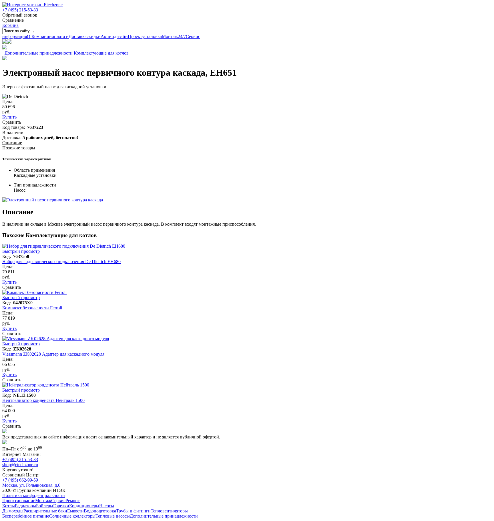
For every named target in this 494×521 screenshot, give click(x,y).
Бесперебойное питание (25, 516)
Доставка (69, 36)
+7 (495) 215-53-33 (20, 9)
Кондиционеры (84, 505)
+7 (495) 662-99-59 (20, 480)
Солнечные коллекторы (72, 516)
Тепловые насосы (112, 516)
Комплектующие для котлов (101, 53)
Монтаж (160, 36)
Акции (100, 36)
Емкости (75, 510)
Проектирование (18, 500)
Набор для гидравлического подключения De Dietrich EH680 (61, 261)
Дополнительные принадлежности (39, 53)
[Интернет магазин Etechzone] (32, 4)
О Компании (27, 36)
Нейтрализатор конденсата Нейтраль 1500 (43, 400)
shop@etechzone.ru (20, 464)
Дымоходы (12, 510)
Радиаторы (25, 505)
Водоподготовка (100, 510)
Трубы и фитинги (133, 510)
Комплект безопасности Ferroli (32, 307)
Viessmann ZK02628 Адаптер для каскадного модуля (53, 354)
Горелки (61, 505)
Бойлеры (44, 505)
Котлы (8, 505)
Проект (128, 36)
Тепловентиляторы (169, 510)
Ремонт (72, 500)
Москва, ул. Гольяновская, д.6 (31, 485)
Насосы (106, 505)
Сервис (189, 36)
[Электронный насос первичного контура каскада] (52, 199)
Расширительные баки (45, 510)
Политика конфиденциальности (33, 495)
